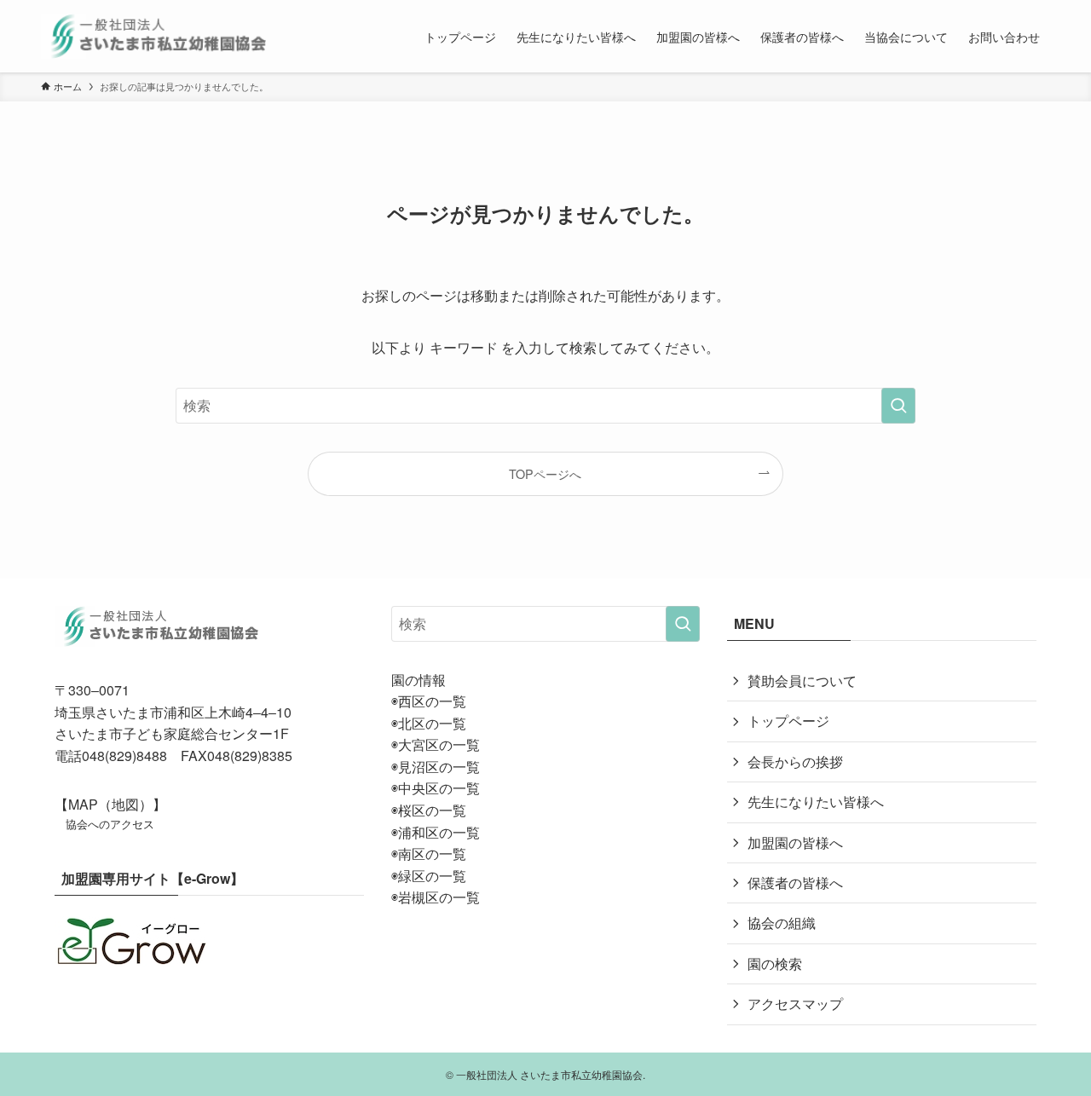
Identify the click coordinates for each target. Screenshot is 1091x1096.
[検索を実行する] (898, 406)
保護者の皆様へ (795, 882)
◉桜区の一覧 (428, 810)
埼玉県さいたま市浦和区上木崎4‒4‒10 (173, 712)
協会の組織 (782, 922)
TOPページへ (545, 473)
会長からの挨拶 (795, 761)
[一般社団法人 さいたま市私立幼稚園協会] (154, 36)
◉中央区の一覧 (435, 788)
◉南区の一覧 (428, 853)
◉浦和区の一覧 (435, 832)
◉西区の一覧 (428, 701)
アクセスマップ (795, 1003)
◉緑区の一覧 (428, 875)
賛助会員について (802, 680)
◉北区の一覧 (428, 723)
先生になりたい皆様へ (816, 801)
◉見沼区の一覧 (435, 766)
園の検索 (775, 963)
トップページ (788, 720)
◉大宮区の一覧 (435, 744)
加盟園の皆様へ (795, 842)
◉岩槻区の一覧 (435, 897)
